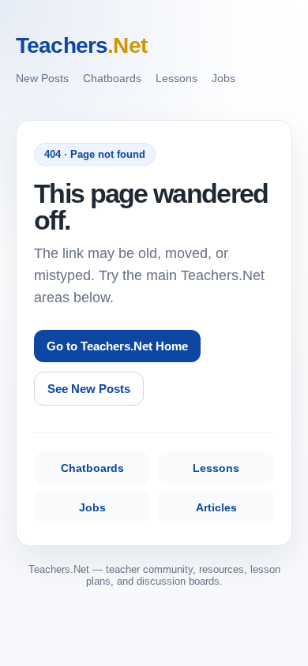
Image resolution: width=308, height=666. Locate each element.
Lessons (176, 78)
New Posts (42, 78)
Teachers (81, 45)
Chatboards (112, 78)
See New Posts (88, 388)
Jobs (223, 78)
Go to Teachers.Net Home (117, 346)
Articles (216, 507)
